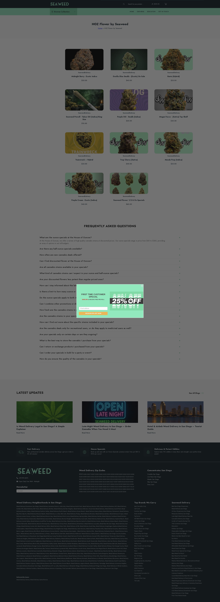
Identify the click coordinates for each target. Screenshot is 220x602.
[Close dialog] (142, 286)
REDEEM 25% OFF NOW (93, 313)
